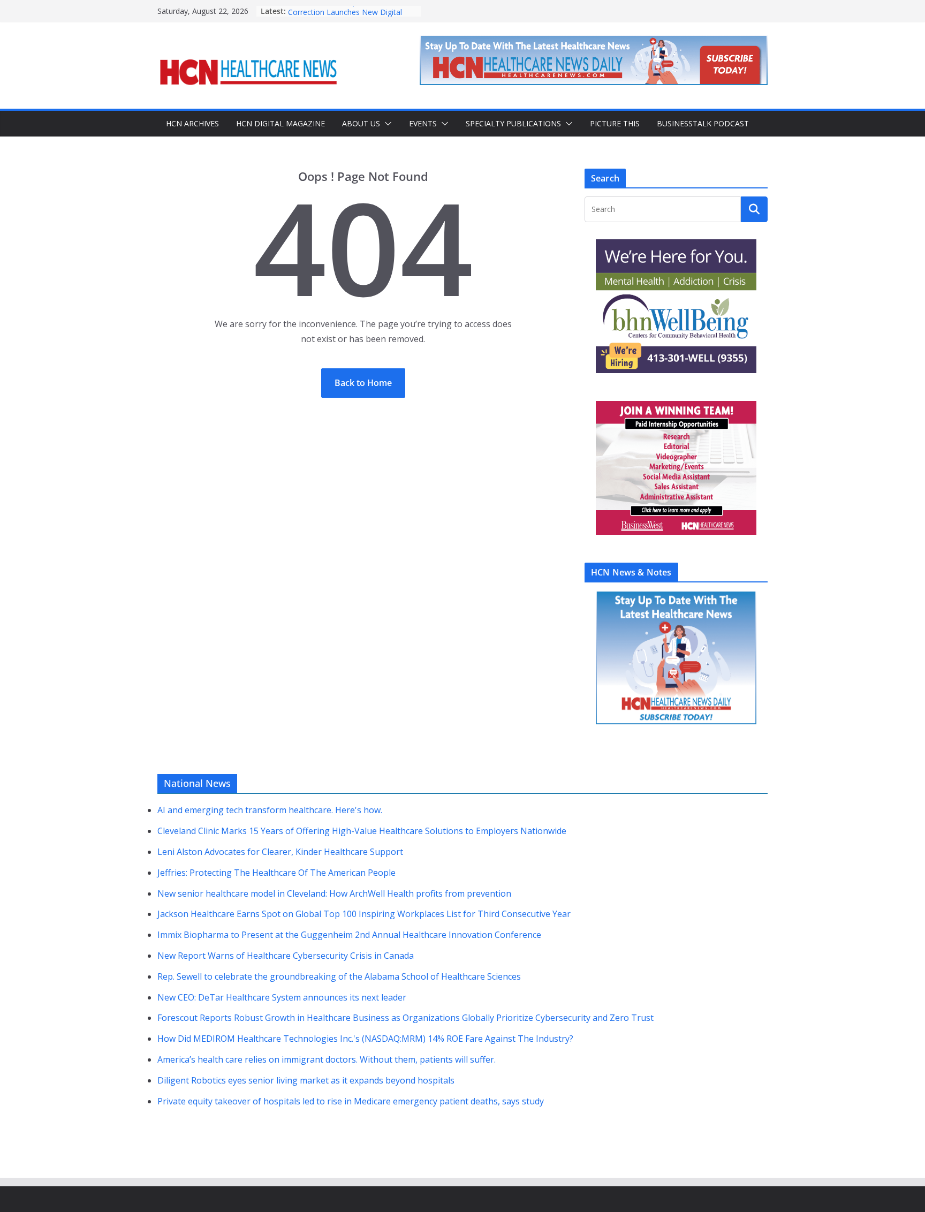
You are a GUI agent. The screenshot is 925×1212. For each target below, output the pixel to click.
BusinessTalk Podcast (703, 123)
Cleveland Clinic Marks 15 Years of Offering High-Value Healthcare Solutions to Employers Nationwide (361, 831)
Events (423, 123)
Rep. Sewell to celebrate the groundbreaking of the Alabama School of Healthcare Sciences (339, 976)
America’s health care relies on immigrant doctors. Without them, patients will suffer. (326, 1059)
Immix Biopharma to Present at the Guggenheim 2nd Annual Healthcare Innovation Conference (349, 935)
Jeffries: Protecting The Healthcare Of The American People (276, 872)
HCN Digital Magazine (280, 123)
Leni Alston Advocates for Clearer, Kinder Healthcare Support (280, 852)
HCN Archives (192, 123)
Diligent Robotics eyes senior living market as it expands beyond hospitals (305, 1080)
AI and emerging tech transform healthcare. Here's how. (269, 810)
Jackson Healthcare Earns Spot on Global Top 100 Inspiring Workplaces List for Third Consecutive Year (364, 914)
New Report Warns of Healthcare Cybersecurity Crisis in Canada (285, 955)
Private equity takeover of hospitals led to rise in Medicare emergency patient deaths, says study (350, 1101)
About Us (361, 123)
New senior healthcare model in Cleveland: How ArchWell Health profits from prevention (334, 893)
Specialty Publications (513, 123)
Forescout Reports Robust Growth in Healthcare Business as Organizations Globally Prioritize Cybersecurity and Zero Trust (405, 1018)
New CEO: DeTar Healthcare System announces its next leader (281, 997)
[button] (386, 123)
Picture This (615, 123)
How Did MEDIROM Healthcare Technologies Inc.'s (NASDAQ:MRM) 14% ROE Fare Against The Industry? (365, 1038)
